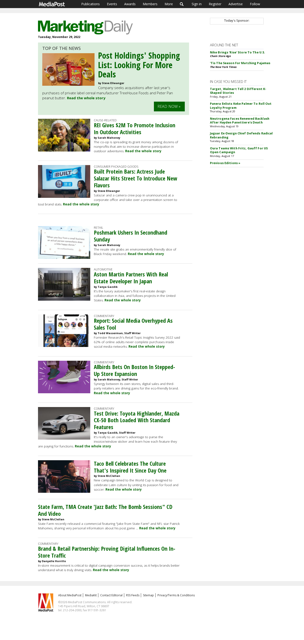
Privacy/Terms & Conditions (176, 595)
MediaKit (91, 595)
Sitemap (148, 595)
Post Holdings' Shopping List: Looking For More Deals (139, 65)
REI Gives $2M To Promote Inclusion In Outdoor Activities (134, 128)
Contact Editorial (111, 595)
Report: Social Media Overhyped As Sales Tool (133, 324)
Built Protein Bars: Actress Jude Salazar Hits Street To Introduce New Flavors (135, 178)
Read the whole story (86, 97)
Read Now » (169, 106)
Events (112, 4)
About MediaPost (69, 595)
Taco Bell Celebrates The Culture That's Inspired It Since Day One (130, 467)
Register (215, 4)
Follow (255, 4)
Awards (130, 4)
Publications (90, 4)
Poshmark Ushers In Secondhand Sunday (130, 235)
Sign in (197, 4)
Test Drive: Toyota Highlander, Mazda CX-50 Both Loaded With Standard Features (136, 420)
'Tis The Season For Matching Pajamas (240, 63)
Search (181, 4)
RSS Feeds (132, 595)
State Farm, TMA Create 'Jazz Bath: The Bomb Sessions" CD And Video (105, 510)
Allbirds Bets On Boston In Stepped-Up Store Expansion (134, 370)
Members (150, 4)
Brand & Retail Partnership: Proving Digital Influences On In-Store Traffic (106, 552)
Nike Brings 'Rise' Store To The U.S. (237, 52)
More (169, 4)
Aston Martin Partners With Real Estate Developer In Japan (131, 277)
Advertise (235, 4)
